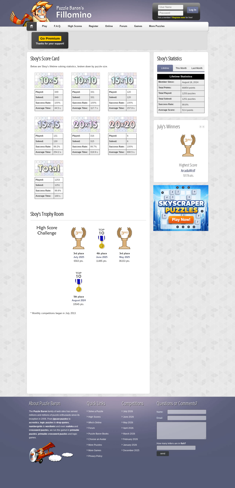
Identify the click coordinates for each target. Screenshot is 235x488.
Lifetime (165, 68)
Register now (178, 17)
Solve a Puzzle (95, 411)
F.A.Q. (57, 26)
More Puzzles (156, 26)
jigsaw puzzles (60, 419)
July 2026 (128, 411)
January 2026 (130, 445)
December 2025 (131, 450)
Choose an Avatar (97, 439)
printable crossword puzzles (52, 434)
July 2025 (78, 257)
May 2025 (124, 257)
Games (138, 26)
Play (44, 26)
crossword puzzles (39, 430)
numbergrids (35, 426)
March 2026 (129, 433)
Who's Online (95, 422)
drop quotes (62, 422)
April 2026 (128, 428)
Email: (160, 418)
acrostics (34, 422)
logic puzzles (46, 422)
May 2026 (128, 422)
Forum (123, 26)
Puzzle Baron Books (98, 433)
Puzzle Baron (40, 411)
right (203, 126)
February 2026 (130, 439)
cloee (182, 170)
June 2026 (128, 417)
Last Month (197, 68)
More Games (94, 450)
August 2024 (79, 300)
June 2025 (101, 257)
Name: (160, 412)
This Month (181, 68)
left (200, 126)
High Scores (75, 26)
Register (93, 26)
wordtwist (50, 426)
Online (109, 26)
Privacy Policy (95, 456)
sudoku (70, 426)
